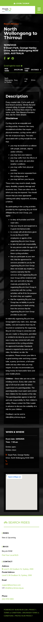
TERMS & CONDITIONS (13, 613)
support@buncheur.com (11, 585)
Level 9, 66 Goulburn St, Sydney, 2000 (17, 569)
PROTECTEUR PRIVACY (24, 616)
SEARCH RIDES (19, 522)
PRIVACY (32, 610)
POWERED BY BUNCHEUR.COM (16, 610)
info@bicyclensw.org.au (14, 588)
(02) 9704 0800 (8, 599)
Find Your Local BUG (10, 555)
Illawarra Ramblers (11, 24)
